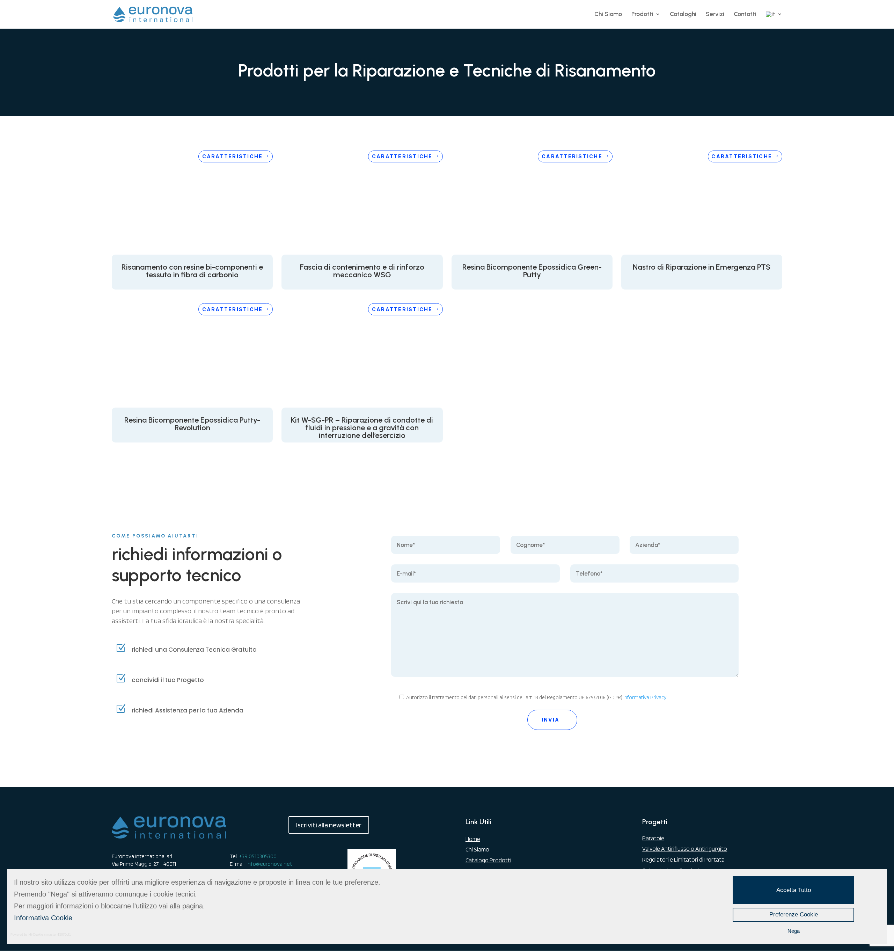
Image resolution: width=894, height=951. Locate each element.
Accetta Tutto (793, 890)
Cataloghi (683, 14)
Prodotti (642, 14)
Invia (550, 720)
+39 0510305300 (258, 856)
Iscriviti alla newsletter (328, 825)
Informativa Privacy (644, 697)
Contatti (745, 14)
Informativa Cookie (43, 918)
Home (473, 838)
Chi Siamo (608, 14)
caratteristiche (232, 156)
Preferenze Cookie (793, 914)
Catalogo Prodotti (488, 860)
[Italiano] (774, 20)
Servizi (715, 14)
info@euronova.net (269, 864)
